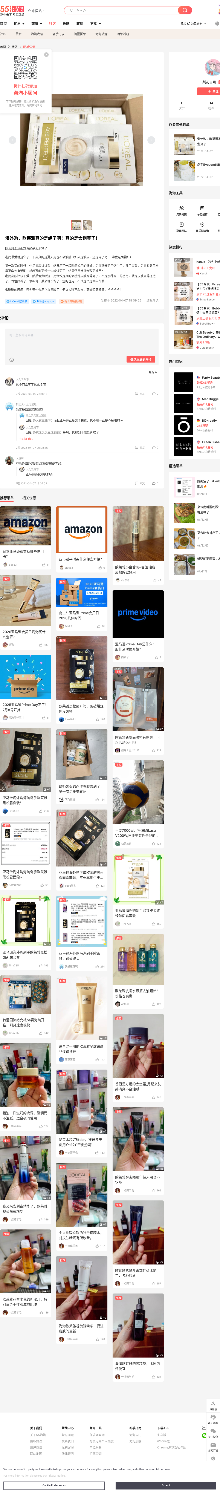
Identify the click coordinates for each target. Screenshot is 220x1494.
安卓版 (161, 1435)
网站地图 (36, 1453)
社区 (3, 34)
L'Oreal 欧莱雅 (18, 301)
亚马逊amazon (45, 301)
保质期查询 (202, 231)
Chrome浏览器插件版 (171, 1447)
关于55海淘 (38, 1435)
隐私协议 (36, 1441)
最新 (18, 34)
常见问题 (68, 1435)
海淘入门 (135, 1435)
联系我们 (68, 1441)
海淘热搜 (135, 1441)
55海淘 (12, 11)
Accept (166, 1485)
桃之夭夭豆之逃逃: (36, 415)
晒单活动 (123, 34)
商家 (34, 23)
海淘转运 (101, 34)
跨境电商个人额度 (102, 1441)
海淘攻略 (37, 34)
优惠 (17, 23)
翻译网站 (181, 231)
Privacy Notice (56, 1475)
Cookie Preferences (54, 1485)
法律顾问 (68, 1453)
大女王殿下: (32, 427)
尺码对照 (181, 214)
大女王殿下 (22, 379)
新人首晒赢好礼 (73, 301)
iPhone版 (163, 1441)
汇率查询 (96, 1453)
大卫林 (20, 458)
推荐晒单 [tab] (7, 498)
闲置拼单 (80, 34)
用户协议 (36, 1447)
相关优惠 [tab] (29, 498)
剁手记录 (58, 34)
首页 (3, 47)
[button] (37, 10)
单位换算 (202, 214)
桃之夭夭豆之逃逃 (26, 404)
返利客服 (68, 1447)
